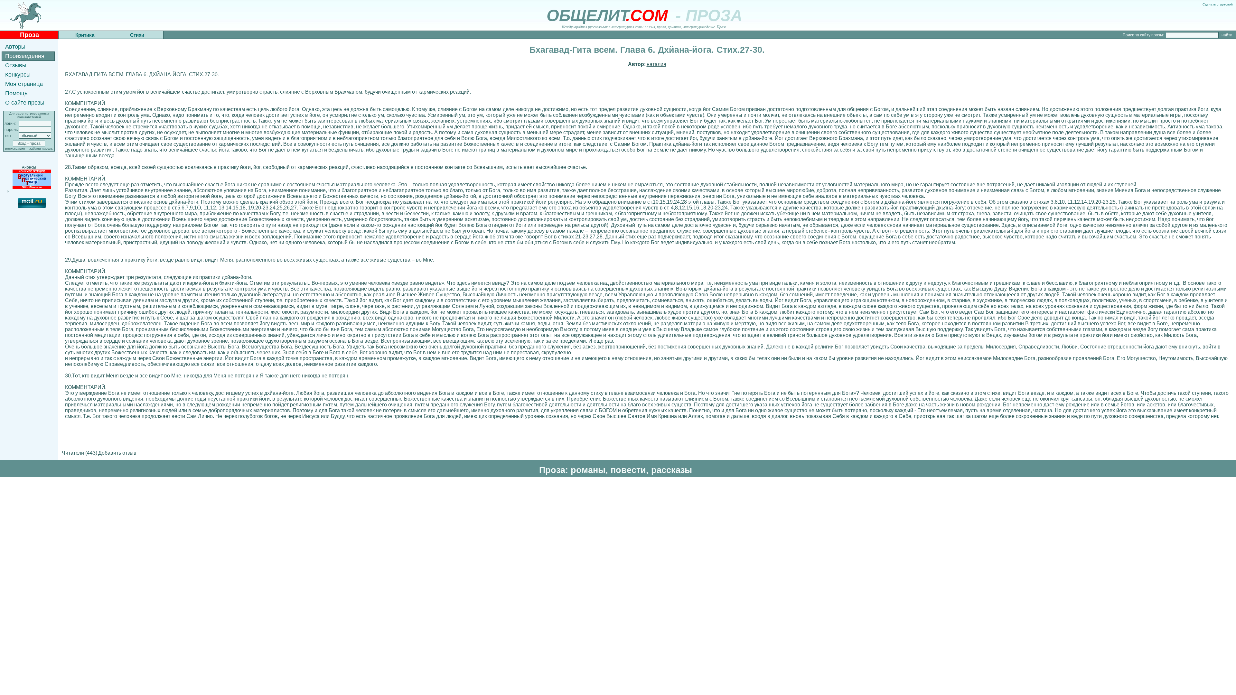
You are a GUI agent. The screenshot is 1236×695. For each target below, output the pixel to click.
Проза (29, 34)
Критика (84, 35)
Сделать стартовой (1218, 4)
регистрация (15, 148)
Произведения (24, 56)
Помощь (16, 93)
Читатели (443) (79, 453)
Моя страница (24, 84)
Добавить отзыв (117, 453)
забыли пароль (41, 148)
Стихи (137, 35)
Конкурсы (18, 74)
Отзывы (15, 65)
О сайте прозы (24, 102)
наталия (656, 64)
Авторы (15, 46)
